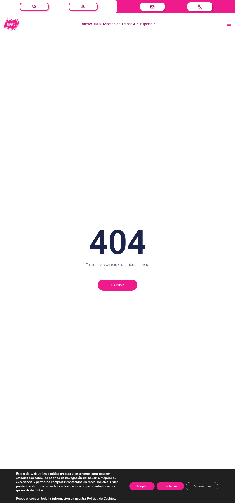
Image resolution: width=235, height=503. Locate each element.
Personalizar (202, 486)
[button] (229, 24)
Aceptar (142, 486)
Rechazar (170, 486)
